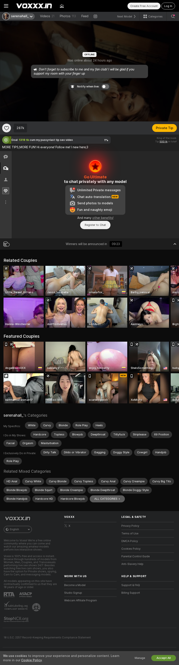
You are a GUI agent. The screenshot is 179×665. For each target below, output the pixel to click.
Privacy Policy (130, 525)
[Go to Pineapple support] (36, 607)
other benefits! (103, 218)
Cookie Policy (31, 660)
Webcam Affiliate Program (80, 600)
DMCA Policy (129, 541)
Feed (84, 16)
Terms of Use (129, 533)
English (14, 529)
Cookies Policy (131, 548)
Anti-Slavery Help (132, 564)
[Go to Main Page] (34, 6)
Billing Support (130, 592)
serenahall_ (13, 415)
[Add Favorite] (6, 128)
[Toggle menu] (6, 6)
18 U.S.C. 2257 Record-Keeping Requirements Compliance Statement (47, 637)
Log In (168, 6)
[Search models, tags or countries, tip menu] (173, 16)
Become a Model (75, 585)
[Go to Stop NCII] (16, 619)
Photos (68, 16)
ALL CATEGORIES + (107, 498)
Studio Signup (73, 592)
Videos (47, 16)
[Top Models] (62, 6)
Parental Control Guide (135, 556)
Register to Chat (95, 225)
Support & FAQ (130, 585)
